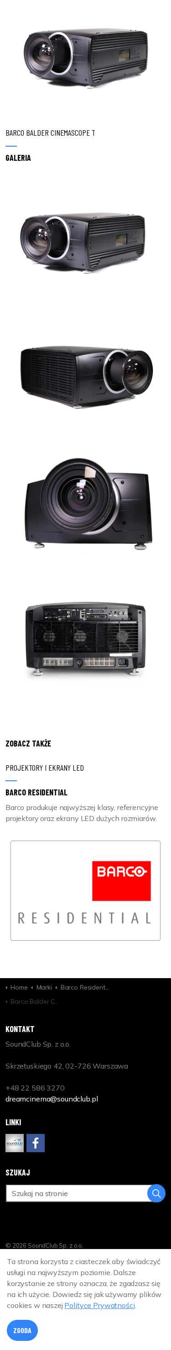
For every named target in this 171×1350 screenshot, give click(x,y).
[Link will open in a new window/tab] (14, 1143)
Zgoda (22, 1330)
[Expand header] (157, 18)
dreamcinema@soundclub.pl (51, 1098)
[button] (85, 236)
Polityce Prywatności (99, 1305)
